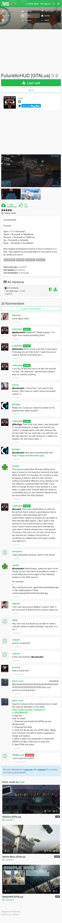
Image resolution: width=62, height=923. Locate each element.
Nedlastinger (12, 207)
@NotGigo (17, 424)
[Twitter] (19, 101)
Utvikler (27, 329)
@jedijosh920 (18, 332)
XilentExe (16, 315)
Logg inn (28, 769)
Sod (20, 98)
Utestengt (29, 755)
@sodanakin (18, 388)
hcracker (16, 667)
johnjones (17, 551)
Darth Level (17, 681)
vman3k (16, 639)
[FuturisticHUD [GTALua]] (31, 170)
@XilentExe (17, 349)
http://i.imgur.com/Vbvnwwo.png (28, 455)
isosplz (15, 465)
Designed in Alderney (11, 911)
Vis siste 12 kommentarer (31, 308)
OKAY (15, 620)
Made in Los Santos (10, 914)
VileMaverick (18, 754)
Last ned (33, 82)
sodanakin (17, 329)
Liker (26, 207)
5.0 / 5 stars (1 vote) (8, 213)
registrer (42, 769)
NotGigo (16, 404)
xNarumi (16, 603)
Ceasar (15, 384)
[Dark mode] (54, 3)
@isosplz (16, 509)
